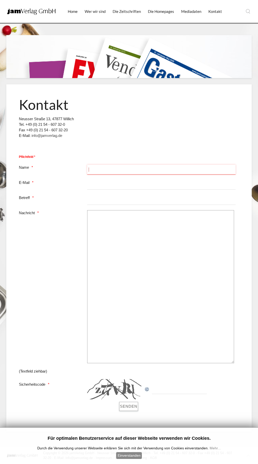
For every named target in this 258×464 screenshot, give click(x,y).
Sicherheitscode (32, 384)
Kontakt (215, 11)
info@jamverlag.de (46, 135)
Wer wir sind (95, 11)
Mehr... (215, 448)
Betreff (24, 198)
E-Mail (24, 182)
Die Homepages (161, 11)
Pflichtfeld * (27, 157)
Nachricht (27, 213)
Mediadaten (191, 11)
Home (73, 11)
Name (24, 167)
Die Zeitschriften (127, 11)
